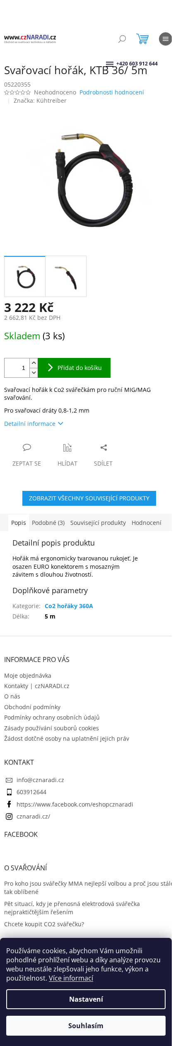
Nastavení (86, 999)
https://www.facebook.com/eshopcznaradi (75, 804)
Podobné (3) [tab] (48, 523)
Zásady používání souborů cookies (51, 728)
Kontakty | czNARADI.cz (37, 686)
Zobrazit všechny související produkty (89, 498)
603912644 (31, 792)
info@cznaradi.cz (40, 780)
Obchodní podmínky (32, 707)
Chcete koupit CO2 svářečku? (44, 924)
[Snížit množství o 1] (33, 372)
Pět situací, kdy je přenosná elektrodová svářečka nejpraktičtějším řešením (72, 908)
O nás (12, 696)
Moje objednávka (27, 675)
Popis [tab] (18, 523)
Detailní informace (29, 424)
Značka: (40, 100)
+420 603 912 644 (117, 63)
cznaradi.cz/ (33, 816)
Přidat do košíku (80, 368)
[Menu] (165, 39)
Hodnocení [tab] (146, 523)
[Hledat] (122, 39)
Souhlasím (85, 1025)
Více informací (71, 978)
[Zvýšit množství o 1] (33, 363)
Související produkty (98, 523)
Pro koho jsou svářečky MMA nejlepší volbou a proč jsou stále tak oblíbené (89, 887)
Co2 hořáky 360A (69, 606)
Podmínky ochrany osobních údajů (52, 717)
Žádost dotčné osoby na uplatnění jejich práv (66, 738)
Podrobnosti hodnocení (111, 92)
